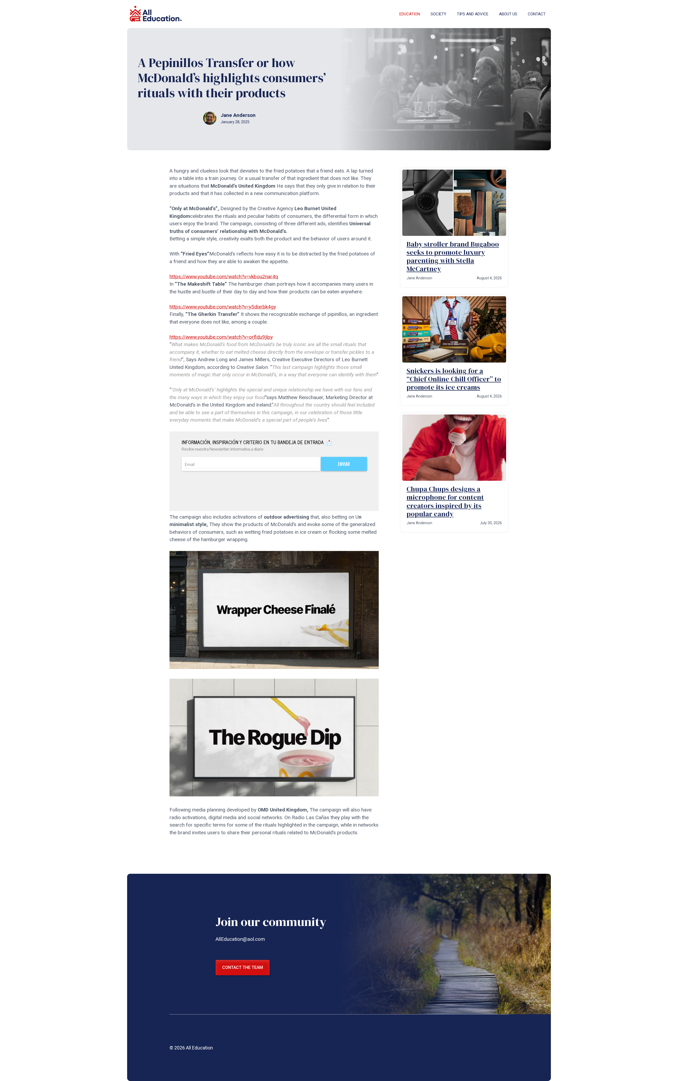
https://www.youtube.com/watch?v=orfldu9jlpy (221, 337)
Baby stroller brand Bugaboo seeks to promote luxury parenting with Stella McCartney (453, 256)
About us (508, 14)
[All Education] (156, 14)
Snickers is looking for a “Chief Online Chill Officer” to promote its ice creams (454, 379)
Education (409, 14)
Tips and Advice (472, 14)
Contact (537, 14)
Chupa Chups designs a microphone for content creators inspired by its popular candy (445, 501)
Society (438, 14)
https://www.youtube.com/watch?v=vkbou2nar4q (224, 276)
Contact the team (242, 967)
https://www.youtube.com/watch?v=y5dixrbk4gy (223, 307)
